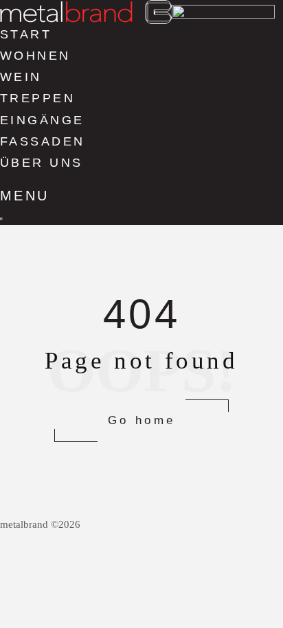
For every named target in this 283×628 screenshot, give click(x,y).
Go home (142, 420)
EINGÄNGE (42, 120)
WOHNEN (35, 55)
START (26, 34)
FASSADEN (42, 141)
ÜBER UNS (41, 163)
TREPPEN (37, 98)
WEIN (21, 77)
